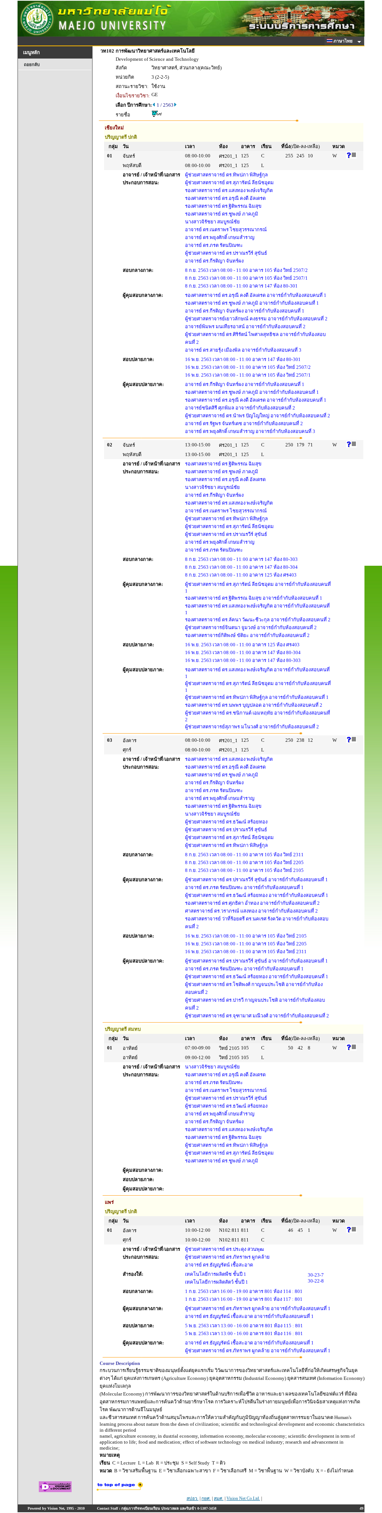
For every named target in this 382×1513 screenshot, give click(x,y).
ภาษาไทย (343, 41)
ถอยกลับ (32, 64)
